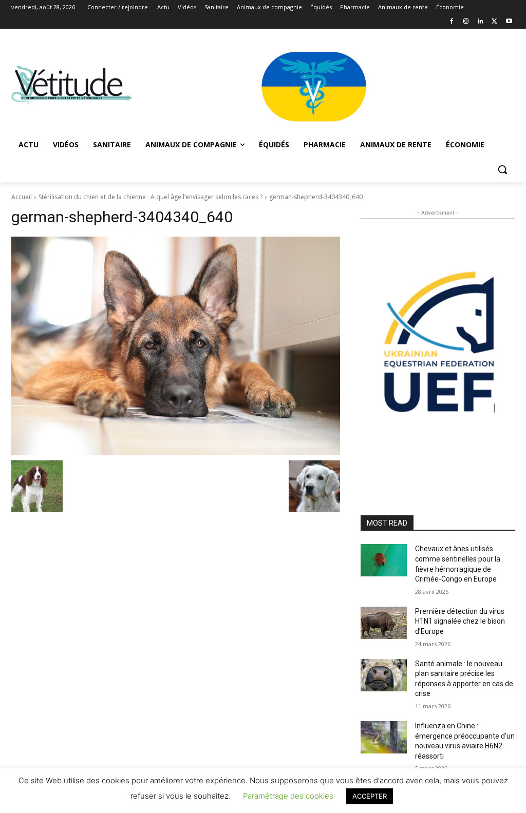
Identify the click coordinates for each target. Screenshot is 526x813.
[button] (502, 169)
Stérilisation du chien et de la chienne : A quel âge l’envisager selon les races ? (150, 196)
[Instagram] (466, 22)
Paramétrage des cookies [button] (288, 796)
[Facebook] (452, 22)
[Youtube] (509, 22)
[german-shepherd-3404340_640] (175, 346)
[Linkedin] (480, 22)
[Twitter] (494, 22)
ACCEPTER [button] (369, 796)
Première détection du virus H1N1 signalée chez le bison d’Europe (460, 621)
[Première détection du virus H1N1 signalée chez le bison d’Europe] (384, 623)
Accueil (21, 196)
